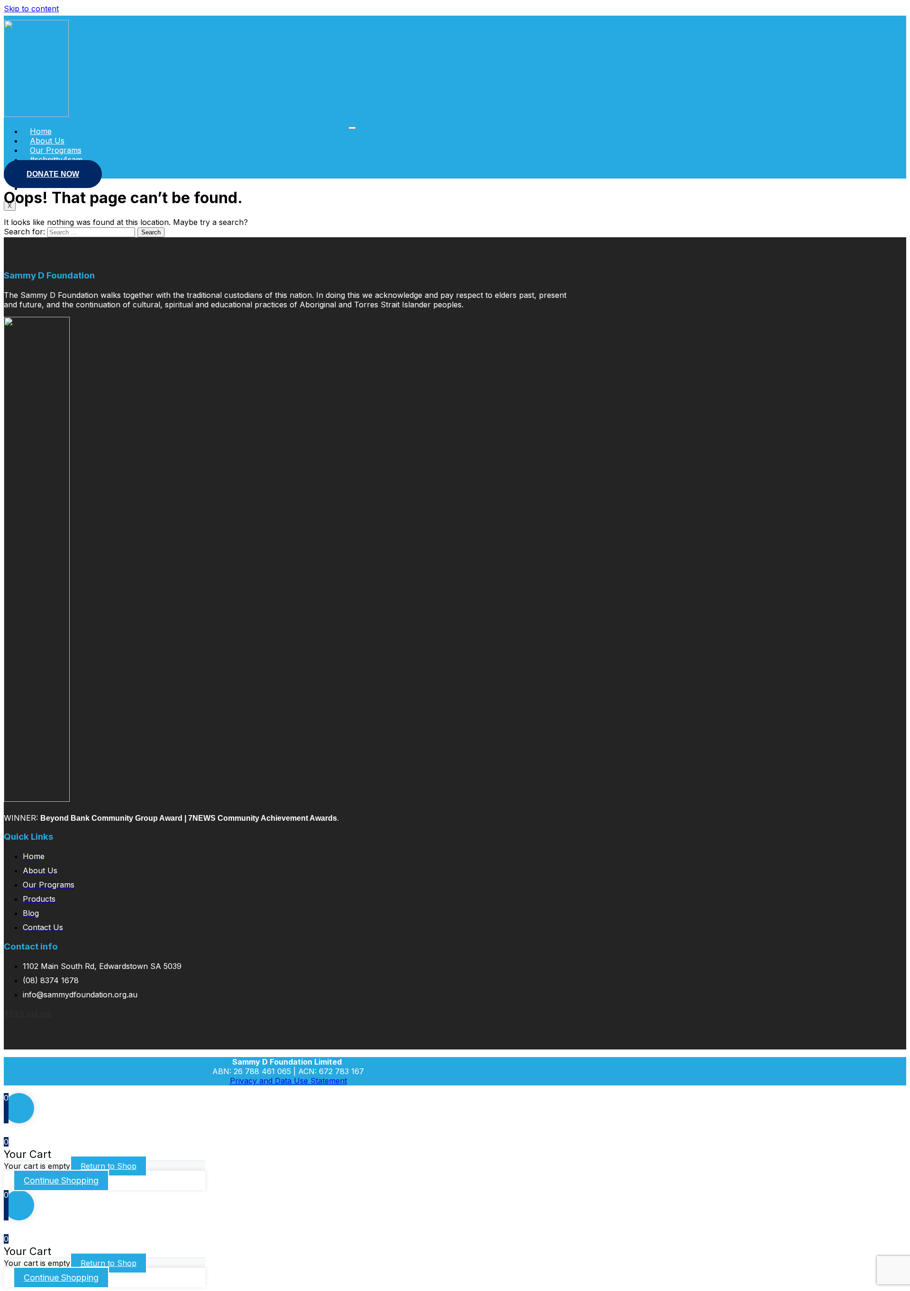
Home (41, 131)
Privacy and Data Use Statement (288, 1080)
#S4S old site (28, 1013)
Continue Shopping (61, 1180)
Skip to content (31, 8)
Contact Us (50, 188)
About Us (47, 140)
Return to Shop (108, 1166)
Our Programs (56, 150)
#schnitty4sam (56, 159)
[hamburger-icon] (352, 127)
